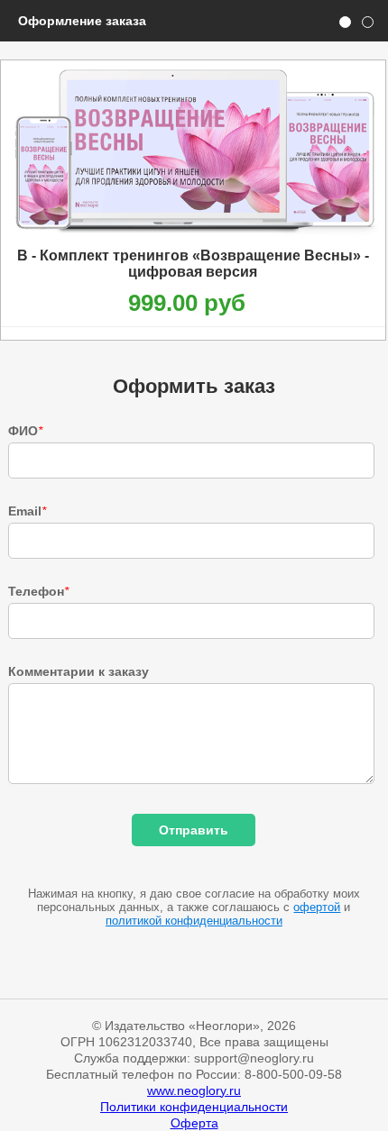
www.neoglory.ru (194, 1090)
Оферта (194, 1123)
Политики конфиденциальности (194, 1106)
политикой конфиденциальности (194, 920)
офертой (316, 907)
